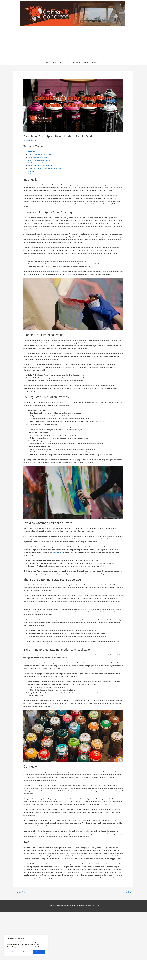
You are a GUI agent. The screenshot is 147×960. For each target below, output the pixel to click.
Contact (86, 62)
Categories (96, 62)
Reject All (26, 952)
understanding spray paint (50, 271)
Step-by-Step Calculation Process (39, 160)
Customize (13, 952)
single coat (57, 552)
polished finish (50, 644)
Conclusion (31, 171)
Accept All (39, 952)
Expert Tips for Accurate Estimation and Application (44, 168)
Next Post (129, 892)
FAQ (29, 174)
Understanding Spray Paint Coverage (40, 154)
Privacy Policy (76, 62)
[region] (26, 945)
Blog (54, 62)
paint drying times (94, 563)
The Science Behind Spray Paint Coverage (42, 165)
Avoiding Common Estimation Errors (40, 163)
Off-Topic (27, 140)
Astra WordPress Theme (92, 905)
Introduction (32, 152)
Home (48, 62)
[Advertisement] (74, 44)
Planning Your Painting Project (38, 157)
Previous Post (19, 892)
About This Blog (64, 62)
